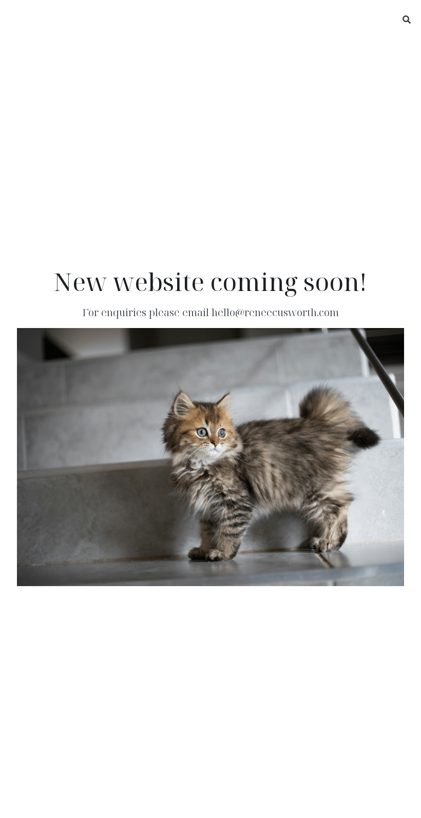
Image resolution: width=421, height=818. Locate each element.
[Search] (407, 19)
